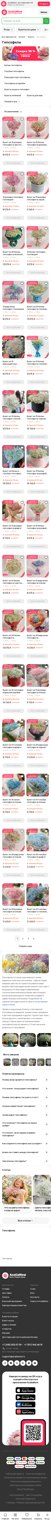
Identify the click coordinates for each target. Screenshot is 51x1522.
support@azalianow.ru (13, 1356)
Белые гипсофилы (13, 65)
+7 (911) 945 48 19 (33, 1344)
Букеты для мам (34, 95)
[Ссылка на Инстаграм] (11, 1363)
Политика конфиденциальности (25, 1481)
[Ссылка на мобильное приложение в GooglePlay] (25, 1397)
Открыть (43, 3)
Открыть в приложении (16, 5)
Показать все (10, 101)
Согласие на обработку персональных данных (25, 1477)
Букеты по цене (27, 29)
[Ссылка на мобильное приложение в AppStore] (25, 1390)
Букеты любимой (12, 95)
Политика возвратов (35, 1473)
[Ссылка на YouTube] (35, 1363)
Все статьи (24, 1220)
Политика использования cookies (25, 1485)
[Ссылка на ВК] (17, 1363)
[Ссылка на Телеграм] (5, 1363)
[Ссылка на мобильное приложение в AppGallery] (25, 1412)
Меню (44, 12)
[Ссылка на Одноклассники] (23, 1363)
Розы (7, 29)
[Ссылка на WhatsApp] (29, 1363)
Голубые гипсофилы (14, 71)
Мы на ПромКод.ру (25, 1489)
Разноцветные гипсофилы (17, 77)
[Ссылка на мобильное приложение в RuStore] (25, 1405)
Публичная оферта (15, 1473)
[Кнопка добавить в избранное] (22, 119)
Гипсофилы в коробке (14, 83)
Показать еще (25, 946)
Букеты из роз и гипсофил (16, 89)
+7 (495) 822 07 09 (11, 1344)
